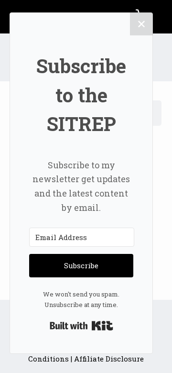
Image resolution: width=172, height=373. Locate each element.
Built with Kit (81, 325)
